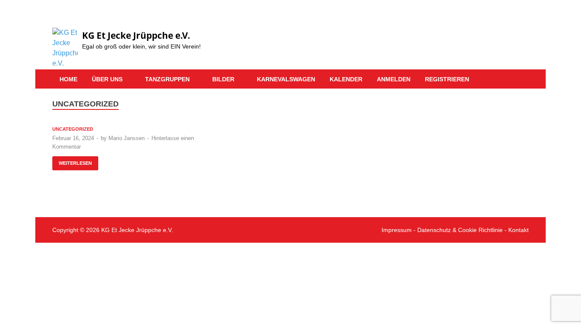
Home (68, 79)
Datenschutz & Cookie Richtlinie (460, 230)
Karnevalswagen (286, 79)
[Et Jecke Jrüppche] (512, 20)
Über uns (107, 79)
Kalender (346, 79)
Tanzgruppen (167, 79)
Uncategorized (72, 129)
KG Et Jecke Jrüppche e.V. (136, 35)
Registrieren (447, 79)
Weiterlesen (72, 161)
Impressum (397, 230)
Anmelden (393, 79)
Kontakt (518, 230)
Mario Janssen (126, 138)
